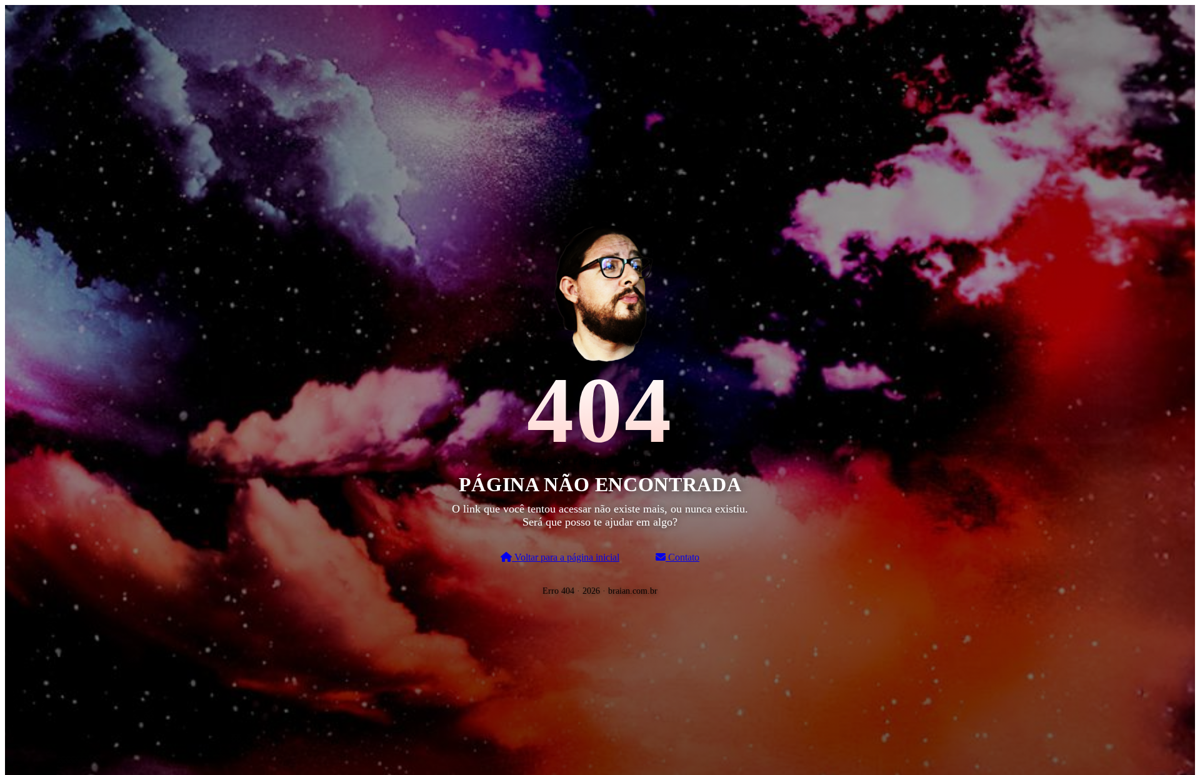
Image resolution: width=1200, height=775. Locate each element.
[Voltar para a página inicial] (600, 290)
